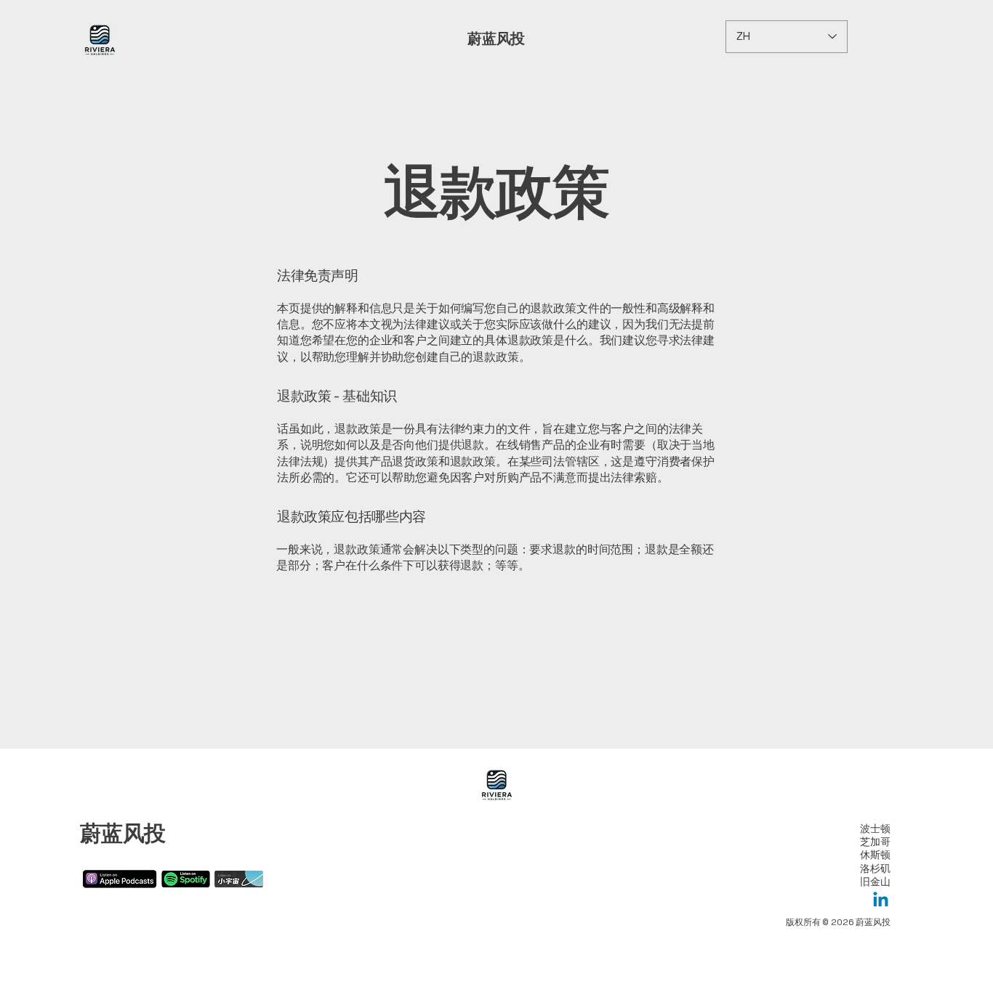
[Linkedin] (881, 901)
